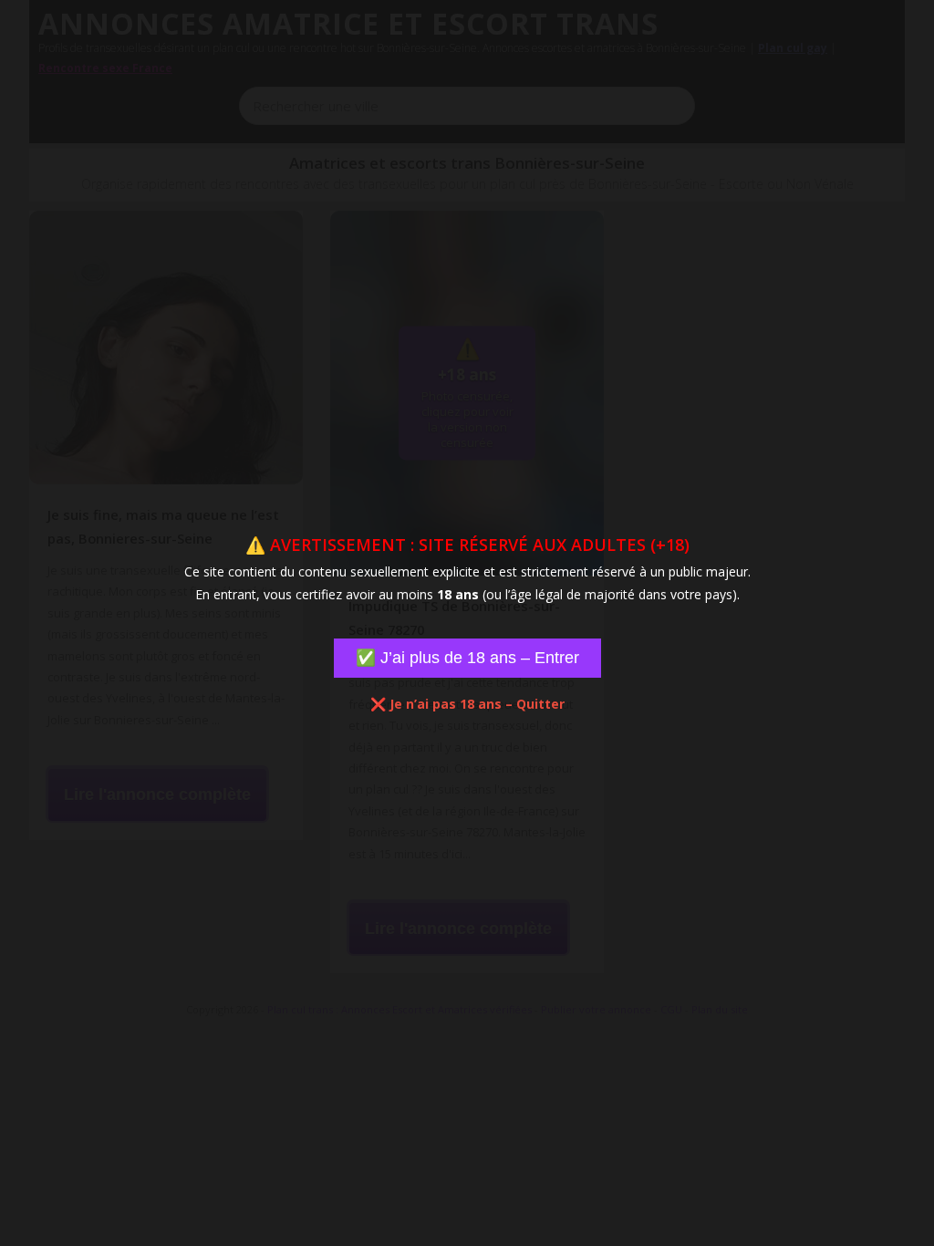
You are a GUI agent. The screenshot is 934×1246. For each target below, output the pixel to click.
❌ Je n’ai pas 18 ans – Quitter (467, 703)
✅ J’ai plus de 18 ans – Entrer (467, 658)
